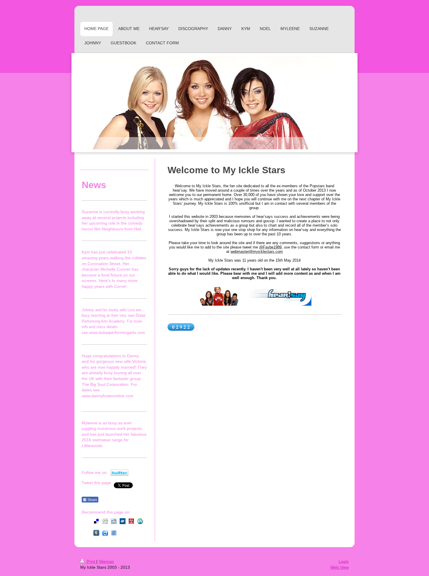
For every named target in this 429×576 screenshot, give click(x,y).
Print (91, 561)
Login (344, 561)
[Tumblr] (96, 533)
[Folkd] (122, 521)
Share (92, 500)
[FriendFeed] (114, 533)
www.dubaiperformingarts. (113, 332)
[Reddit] (114, 521)
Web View (339, 567)
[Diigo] (105, 533)
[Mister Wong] (131, 521)
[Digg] (105, 521)
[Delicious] (96, 521)
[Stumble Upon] (140, 521)
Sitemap (106, 561)
